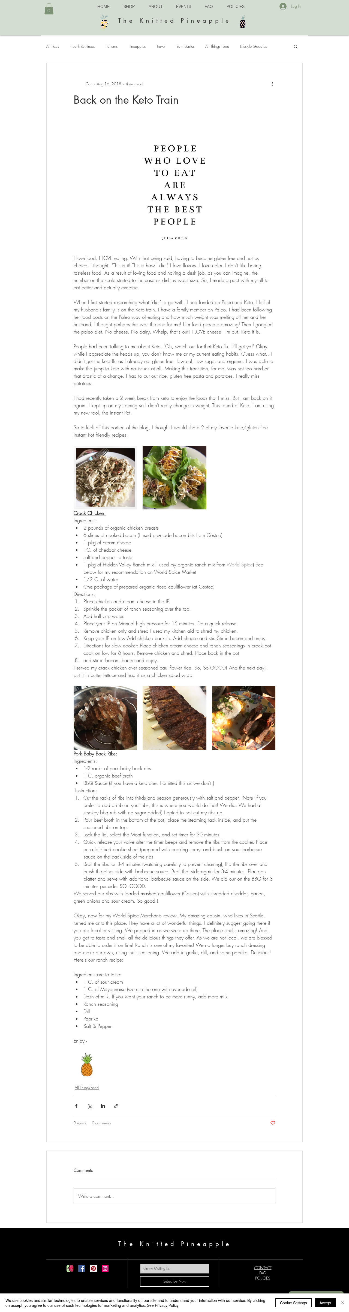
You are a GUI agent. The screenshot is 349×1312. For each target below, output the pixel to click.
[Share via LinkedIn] (103, 1106)
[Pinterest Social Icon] (93, 1268)
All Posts (52, 46)
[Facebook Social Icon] (81, 1268)
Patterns (112, 46)
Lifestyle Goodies (253, 46)
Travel (161, 46)
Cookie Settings (293, 1302)
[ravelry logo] (70, 1268)
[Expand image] (105, 477)
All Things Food (217, 46)
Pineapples (137, 46)
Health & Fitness (82, 46)
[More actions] (272, 83)
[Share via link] (116, 1106)
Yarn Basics (185, 46)
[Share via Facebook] (76, 1106)
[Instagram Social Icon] (105, 1268)
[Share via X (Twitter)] (89, 1106)
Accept (325, 1302)
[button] (49, 8)
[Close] (342, 1303)
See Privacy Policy (163, 1305)
